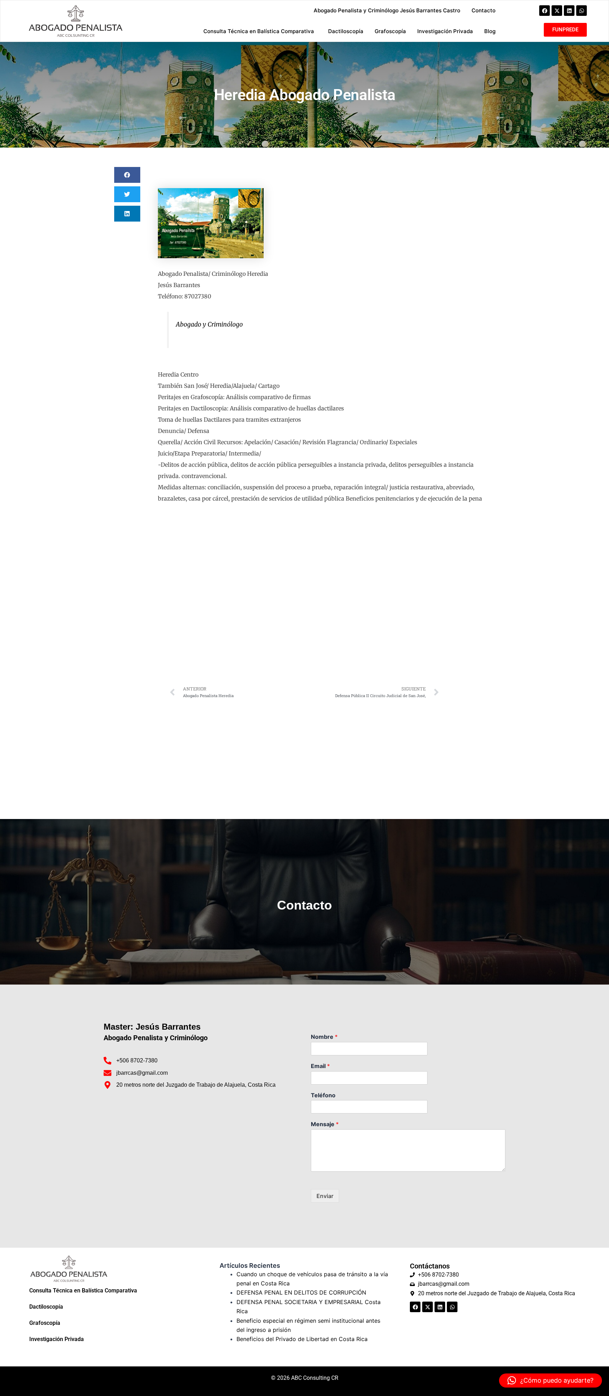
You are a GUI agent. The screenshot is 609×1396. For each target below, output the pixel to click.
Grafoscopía (44, 1323)
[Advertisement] (304, 755)
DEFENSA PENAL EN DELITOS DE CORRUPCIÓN (301, 1292)
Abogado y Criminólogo (209, 324)
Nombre (324, 1036)
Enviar (324, 1195)
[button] (127, 175)
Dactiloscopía (46, 1306)
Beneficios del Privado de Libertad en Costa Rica (302, 1338)
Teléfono (323, 1095)
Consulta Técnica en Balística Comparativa (83, 1290)
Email (320, 1065)
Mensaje (325, 1124)
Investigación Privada (56, 1339)
